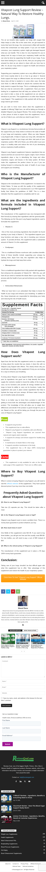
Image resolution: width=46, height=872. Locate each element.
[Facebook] (3, 591)
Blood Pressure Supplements (10, 847)
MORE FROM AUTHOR (30, 630)
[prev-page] (22, 651)
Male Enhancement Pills (8, 840)
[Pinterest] (13, 591)
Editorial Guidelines (28, 866)
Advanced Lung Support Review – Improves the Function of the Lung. (23, 646)
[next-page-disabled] (24, 651)
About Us (7, 864)
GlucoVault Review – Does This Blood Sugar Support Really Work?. (29, 807)
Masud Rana (6, 21)
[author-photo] (23, 601)
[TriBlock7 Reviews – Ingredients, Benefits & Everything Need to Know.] (6, 799)
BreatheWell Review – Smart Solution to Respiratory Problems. (37, 646)
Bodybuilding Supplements (9, 844)
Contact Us (16, 864)
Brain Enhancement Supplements (11, 853)
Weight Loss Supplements (9, 834)
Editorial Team (17, 866)
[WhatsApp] (18, 591)
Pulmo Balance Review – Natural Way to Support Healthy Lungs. (8, 646)
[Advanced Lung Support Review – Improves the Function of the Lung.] (23, 639)
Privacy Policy (24, 864)
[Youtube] (30, 781)
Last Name (6, 728)
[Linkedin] (23, 625)
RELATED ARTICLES (15, 630)
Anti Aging (4, 850)
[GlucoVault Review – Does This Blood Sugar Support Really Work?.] (6, 809)
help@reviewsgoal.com (27, 777)
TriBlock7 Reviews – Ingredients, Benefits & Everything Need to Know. (29, 797)
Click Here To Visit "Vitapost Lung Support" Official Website (23, 578)
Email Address (7, 735)
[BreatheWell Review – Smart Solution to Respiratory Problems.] (38, 639)
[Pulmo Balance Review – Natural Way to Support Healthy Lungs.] (8, 639)
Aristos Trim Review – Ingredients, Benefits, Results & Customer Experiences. (29, 817)
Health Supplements (7, 837)
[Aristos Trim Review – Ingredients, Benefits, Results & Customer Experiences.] (6, 819)
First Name (6, 720)
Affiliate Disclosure (35, 864)
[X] (8, 591)
